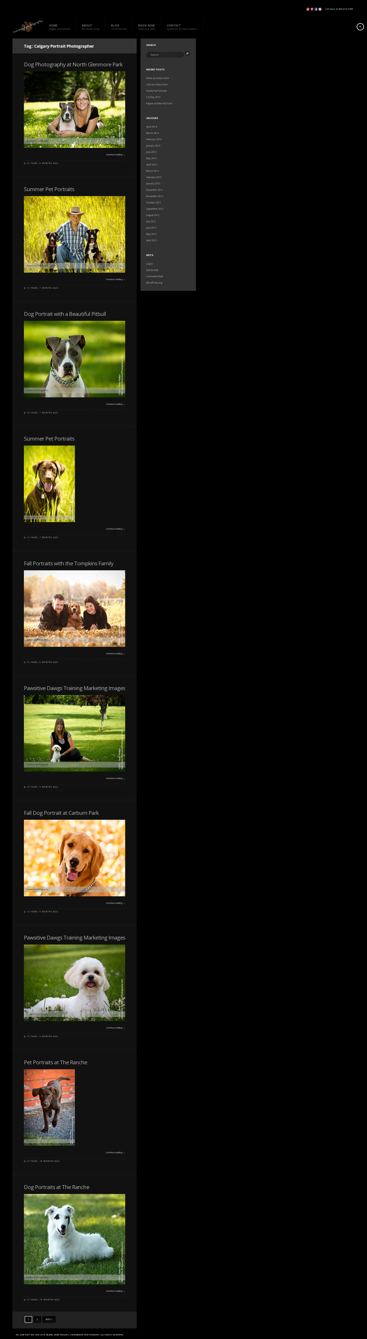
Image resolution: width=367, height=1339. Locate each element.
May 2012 (151, 234)
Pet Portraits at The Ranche (55, 1062)
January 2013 (153, 183)
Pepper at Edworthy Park (159, 103)
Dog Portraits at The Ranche (56, 1187)
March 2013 (152, 171)
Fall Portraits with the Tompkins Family (68, 563)
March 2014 (152, 133)
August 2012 (152, 215)
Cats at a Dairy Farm (157, 84)
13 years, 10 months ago (43, 1161)
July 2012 (151, 221)
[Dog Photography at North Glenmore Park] (74, 147)
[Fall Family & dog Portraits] (74, 895)
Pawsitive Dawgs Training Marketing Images (74, 688)
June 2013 (151, 152)
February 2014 (154, 139)
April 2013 (151, 164)
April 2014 (151, 127)
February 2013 (154, 177)
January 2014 (153, 145)
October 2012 (153, 202)
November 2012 (154, 196)
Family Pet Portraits (156, 91)
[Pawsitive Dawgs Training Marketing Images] (74, 770)
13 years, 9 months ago (42, 787)
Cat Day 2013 (153, 97)
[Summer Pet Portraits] (74, 272)
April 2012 (151, 240)
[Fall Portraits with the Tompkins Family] (74, 646)
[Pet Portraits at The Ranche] (49, 1145)
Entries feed (152, 270)
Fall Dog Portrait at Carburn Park (61, 812)
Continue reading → (115, 154)
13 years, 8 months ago (42, 662)
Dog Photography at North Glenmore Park (73, 64)
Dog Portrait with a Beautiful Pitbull (65, 313)
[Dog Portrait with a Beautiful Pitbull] (74, 396)
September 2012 (154, 209)
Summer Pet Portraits (49, 189)
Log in (149, 263)
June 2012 (151, 228)
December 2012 (154, 190)
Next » (49, 1319)
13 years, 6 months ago (42, 163)
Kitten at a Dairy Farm (157, 78)
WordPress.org (154, 282)
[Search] (187, 53)
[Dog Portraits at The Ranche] (74, 1283)
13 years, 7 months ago (42, 288)
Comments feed (154, 276)
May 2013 (151, 158)
